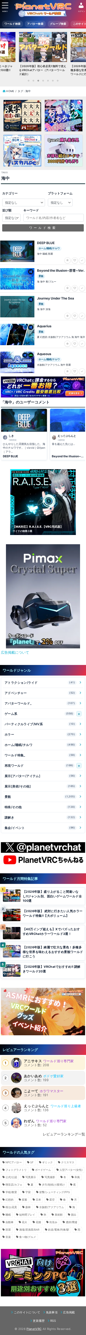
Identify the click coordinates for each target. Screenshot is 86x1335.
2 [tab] (33, 80)
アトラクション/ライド (40, 682)
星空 (52, 1199)
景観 (40, 796)
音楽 (8, 1237)
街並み (53, 1222)
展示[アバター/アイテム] (40, 776)
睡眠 (8, 1214)
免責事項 (52, 1312)
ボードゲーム (43, 1169)
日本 (38, 1199)
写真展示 (30, 1177)
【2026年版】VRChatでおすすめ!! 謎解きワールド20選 (51, 969)
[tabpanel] (43, 55)
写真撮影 (50, 1177)
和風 (77, 1177)
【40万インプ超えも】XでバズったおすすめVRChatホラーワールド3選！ (51, 931)
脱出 (73, 1214)
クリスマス (67, 1162)
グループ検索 (58, 23)
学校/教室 (11, 1192)
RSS (53, 1320)
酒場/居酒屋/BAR (29, 1229)
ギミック (47, 1162)
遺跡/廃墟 (71, 1222)
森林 (28, 1207)
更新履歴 (39, 1320)
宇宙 (28, 1192)
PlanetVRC (33, 1329)
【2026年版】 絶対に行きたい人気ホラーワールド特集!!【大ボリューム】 (53, 913)
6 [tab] (52, 80)
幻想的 (9, 1199)
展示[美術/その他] (40, 786)
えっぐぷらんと (36, 1106)
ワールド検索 (12, 23)
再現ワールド (39, 765)
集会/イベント (40, 828)
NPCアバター (14, 1162)
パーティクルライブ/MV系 (40, 724)
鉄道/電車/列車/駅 (58, 1229)
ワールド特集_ (40, 755)
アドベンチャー (40, 693)
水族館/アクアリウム (51, 1207)
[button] (36, 644)
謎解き (40, 817)
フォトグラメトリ (16, 1169)
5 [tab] (48, 80)
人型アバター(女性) (71, 1169)
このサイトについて (27, 1312)
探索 (24, 1199)
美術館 (59, 1214)
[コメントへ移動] (24, 434)
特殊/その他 (40, 807)
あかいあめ (33, 1076)
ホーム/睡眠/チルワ (40, 745)
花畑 (38, 1222)
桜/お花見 (11, 1207)
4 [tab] (43, 80)
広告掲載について (15, 652)
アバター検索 (35, 23)
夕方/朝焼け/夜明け (53, 1184)
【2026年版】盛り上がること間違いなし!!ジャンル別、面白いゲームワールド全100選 (52, 896)
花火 (24, 1222)
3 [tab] (38, 80)
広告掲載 (69, 1312)
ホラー (40, 734)
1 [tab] (28, 80)
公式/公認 (11, 1177)
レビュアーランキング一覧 (64, 1134)
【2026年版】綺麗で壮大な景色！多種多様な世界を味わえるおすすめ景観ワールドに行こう (53, 951)
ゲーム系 (39, 714)
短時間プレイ (27, 1214)
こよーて (31, 1091)
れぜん (29, 1121)
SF (32, 1162)
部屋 (8, 1229)
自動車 (9, 1222)
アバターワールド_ (40, 703)
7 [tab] (57, 80)
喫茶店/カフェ (14, 1184)
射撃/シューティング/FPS (54, 1192)
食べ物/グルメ (27, 1237)
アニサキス (33, 1061)
